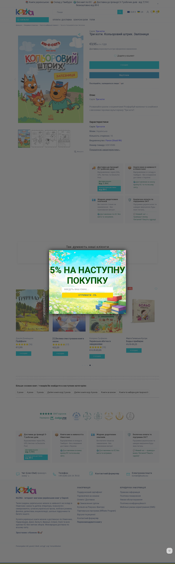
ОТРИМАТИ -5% (87, 295)
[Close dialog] (122, 253)
